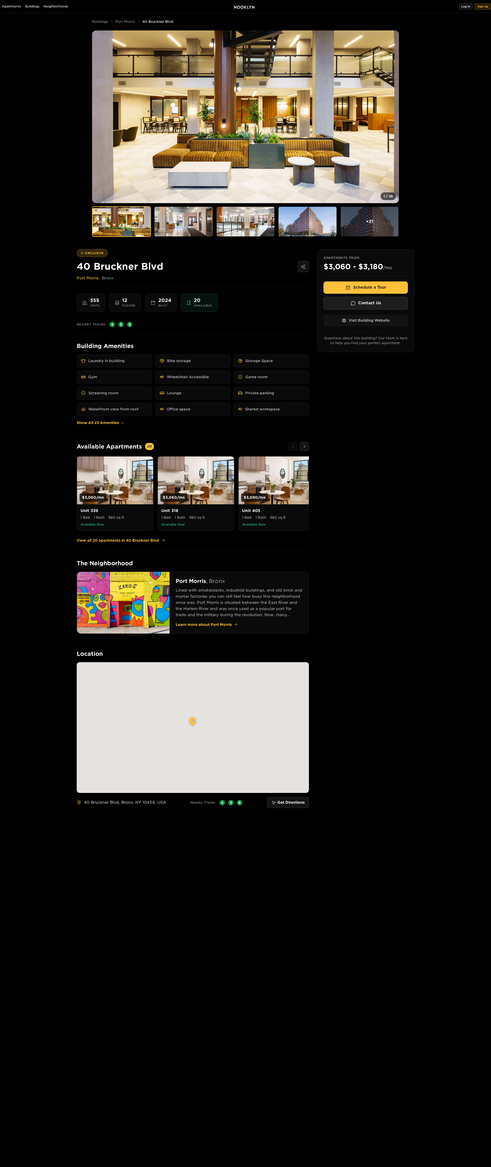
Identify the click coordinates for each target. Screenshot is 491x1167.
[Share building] (303, 266)
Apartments (11, 6)
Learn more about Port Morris (204, 625)
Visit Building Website (369, 320)
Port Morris (125, 22)
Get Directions (291, 802)
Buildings (32, 6)
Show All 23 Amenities (98, 423)
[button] (466, 6)
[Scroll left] (293, 446)
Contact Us (369, 303)
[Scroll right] (304, 446)
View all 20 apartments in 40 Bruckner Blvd (118, 540)
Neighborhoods (55, 6)
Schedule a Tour (369, 287)
